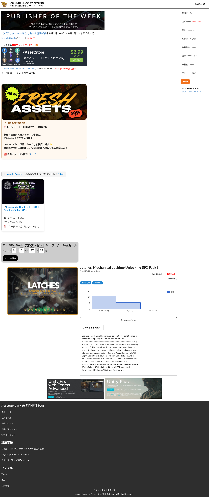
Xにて (33, 154)
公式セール (6, 418)
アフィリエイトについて (104, 490)
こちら (61, 174)
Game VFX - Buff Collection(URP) (19, 68)
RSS (186, 81)
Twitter (4, 474)
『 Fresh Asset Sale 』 (16, 123)
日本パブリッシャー (191, 56)
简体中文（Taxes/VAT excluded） (16, 460)
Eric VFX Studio (8, 38)
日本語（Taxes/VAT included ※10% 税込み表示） (23, 449)
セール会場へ (10, 258)
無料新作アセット (190, 47)
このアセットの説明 (92, 327)
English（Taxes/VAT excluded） (15, 454)
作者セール (187, 13)
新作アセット (188, 30)
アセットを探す (189, 73)
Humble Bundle (14, 174)
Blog (3, 480)
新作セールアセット (191, 39)
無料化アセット (189, 64)
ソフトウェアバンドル (192, 91)
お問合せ (5, 485)
